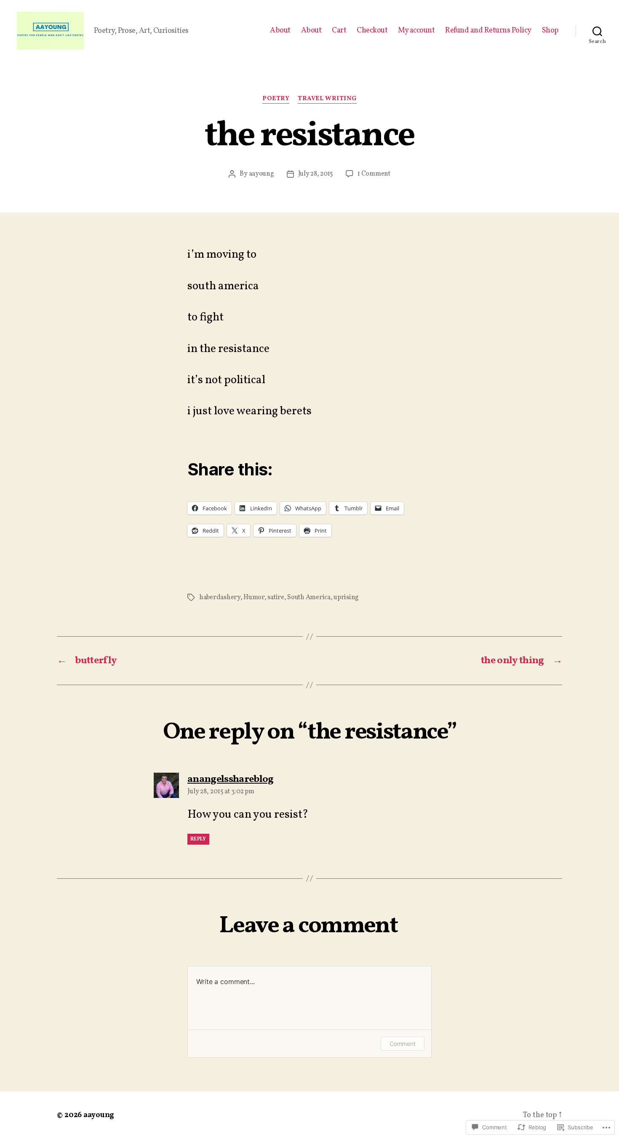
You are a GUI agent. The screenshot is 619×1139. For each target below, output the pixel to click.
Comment (403, 1043)
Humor (253, 597)
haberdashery (219, 597)
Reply (198, 839)
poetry (275, 99)
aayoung (261, 174)
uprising (346, 597)
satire (275, 597)
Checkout (372, 30)
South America (309, 597)
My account (416, 30)
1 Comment (374, 174)
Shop (550, 30)
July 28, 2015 (316, 174)
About (280, 30)
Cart (339, 30)
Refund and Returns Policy (488, 30)
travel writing (327, 99)
